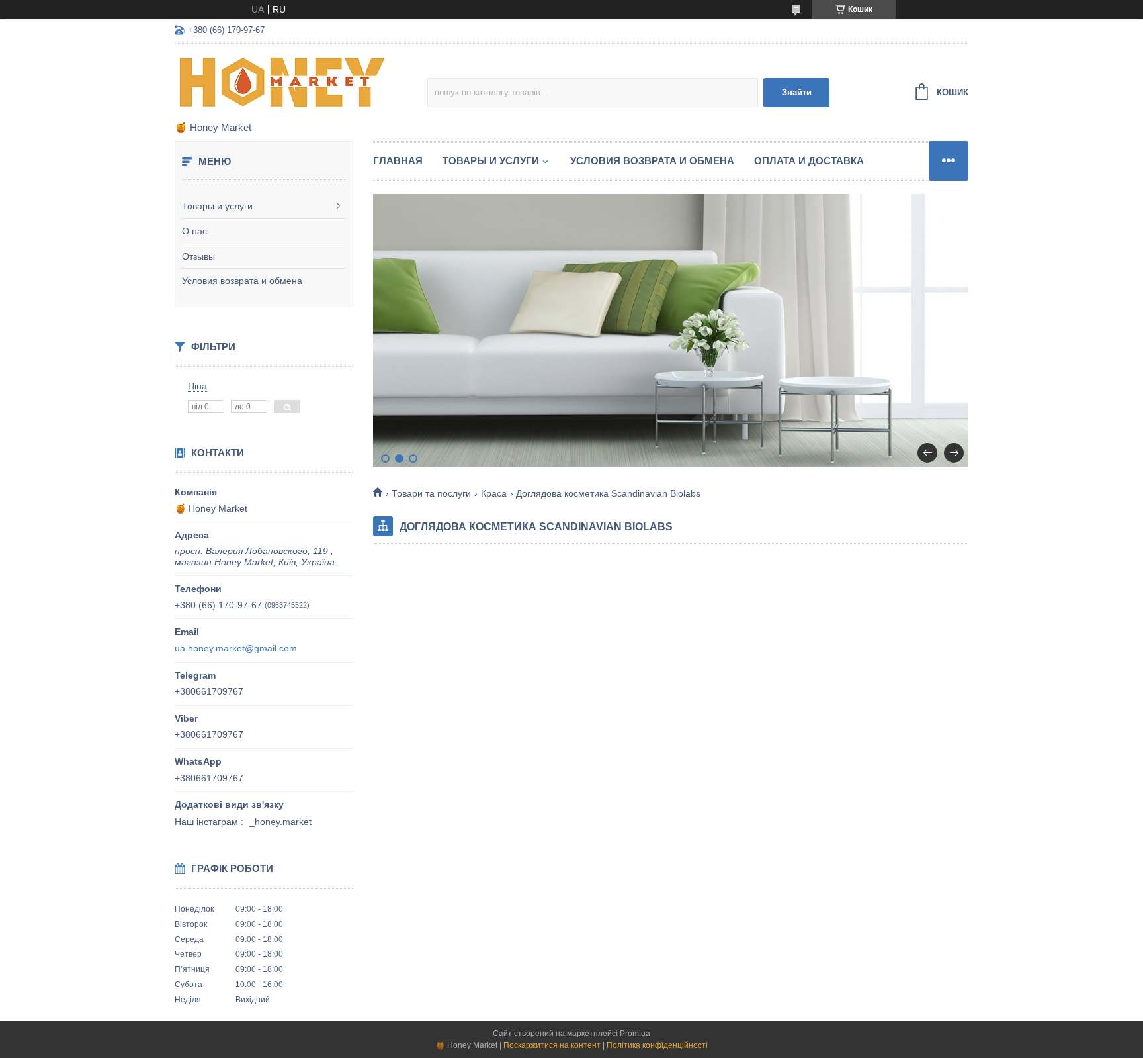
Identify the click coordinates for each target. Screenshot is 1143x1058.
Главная (398, 161)
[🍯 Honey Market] (290, 83)
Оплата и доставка (809, 161)
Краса (494, 493)
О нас (194, 231)
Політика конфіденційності (657, 1045)
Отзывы (198, 256)
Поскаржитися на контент (552, 1045)
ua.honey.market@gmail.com (236, 648)
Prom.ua (635, 1033)
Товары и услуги (217, 206)
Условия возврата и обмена (242, 280)
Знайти (797, 92)
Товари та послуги (431, 493)
